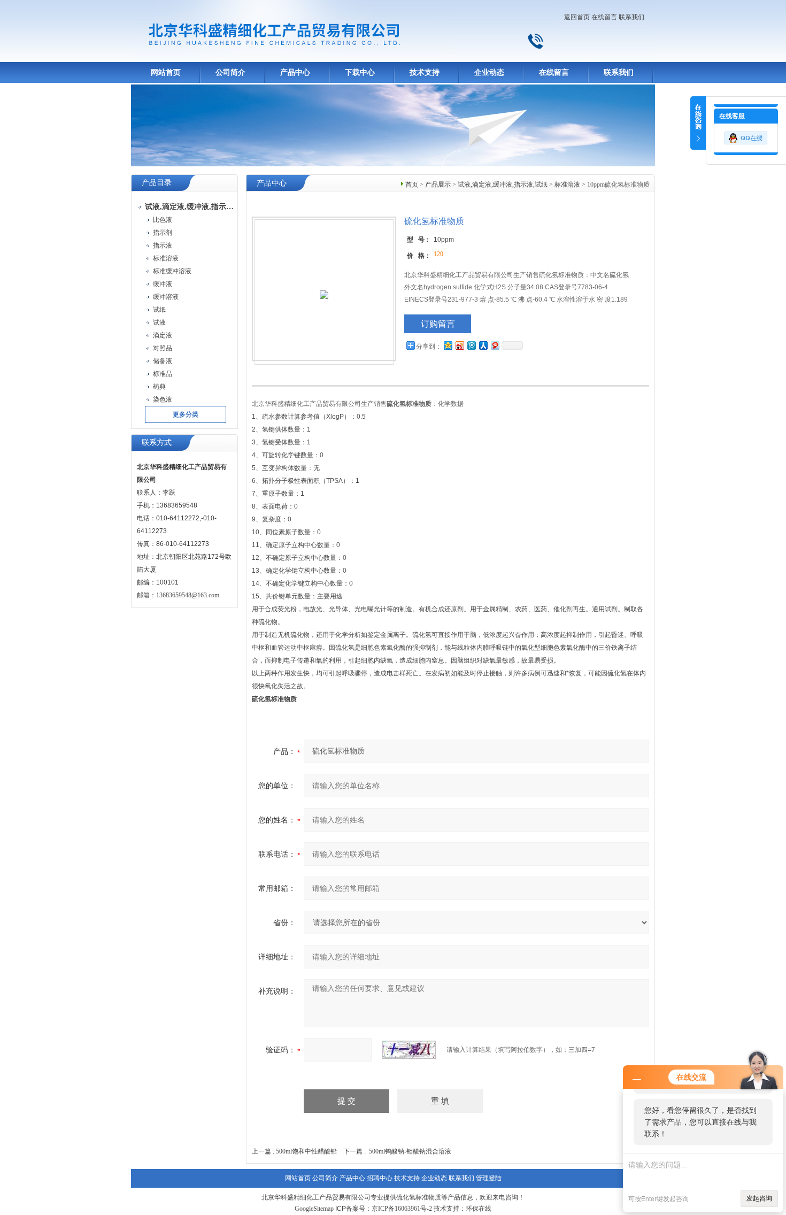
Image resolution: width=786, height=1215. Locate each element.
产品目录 (157, 183)
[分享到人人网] (483, 345)
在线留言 (604, 17)
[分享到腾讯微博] (471, 345)
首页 (411, 184)
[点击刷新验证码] (409, 1050)
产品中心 (295, 72)
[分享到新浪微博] (459, 345)
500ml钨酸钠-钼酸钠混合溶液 (410, 1151)
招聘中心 (379, 1178)
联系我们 (631, 17)
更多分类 (185, 414)
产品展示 (438, 184)
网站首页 (166, 72)
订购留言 (438, 323)
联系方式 (157, 443)
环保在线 (478, 1208)
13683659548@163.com (187, 595)
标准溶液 (567, 184)
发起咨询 (759, 1198)
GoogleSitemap (314, 1208)
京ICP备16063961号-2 (402, 1208)
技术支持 (425, 72)
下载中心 (360, 72)
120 (438, 254)
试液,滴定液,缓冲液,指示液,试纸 (503, 184)
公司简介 (230, 72)
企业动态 (489, 72)
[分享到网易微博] (494, 345)
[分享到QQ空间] (447, 345)
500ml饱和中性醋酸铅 (306, 1151)
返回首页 (577, 17)
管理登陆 (489, 1178)
